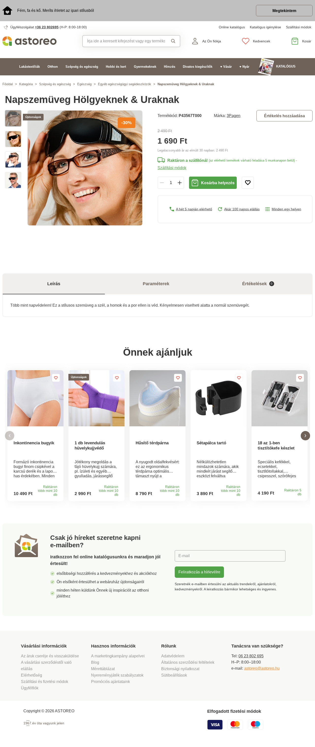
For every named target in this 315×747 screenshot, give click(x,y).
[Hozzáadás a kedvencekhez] (248, 183)
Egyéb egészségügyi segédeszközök (124, 84)
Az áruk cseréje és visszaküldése (50, 656)
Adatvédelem (172, 656)
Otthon (52, 66)
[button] (9, 436)
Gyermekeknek (145, 66)
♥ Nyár (244, 66)
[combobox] (124, 41)
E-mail (184, 556)
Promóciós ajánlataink (110, 682)
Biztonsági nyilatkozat (180, 669)
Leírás (53, 283)
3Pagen (233, 116)
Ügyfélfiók (29, 688)
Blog (95, 662)
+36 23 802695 (47, 27)
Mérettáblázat (103, 669)
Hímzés (169, 66)
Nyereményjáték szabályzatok (117, 675)
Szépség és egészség (81, 66)
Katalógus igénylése (265, 27)
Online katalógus (232, 27)
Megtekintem (284, 11)
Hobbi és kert (116, 66)
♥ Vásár (226, 66)
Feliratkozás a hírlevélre (199, 572)
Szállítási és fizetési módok (45, 682)
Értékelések (257, 283)
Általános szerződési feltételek (187, 662)
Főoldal (7, 84)
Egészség (84, 84)
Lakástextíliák (29, 66)
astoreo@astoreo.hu (262, 668)
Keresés (172, 41)
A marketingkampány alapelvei (118, 656)
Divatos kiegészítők (197, 66)
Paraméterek (156, 283)
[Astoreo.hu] (39, 41)
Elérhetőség (31, 675)
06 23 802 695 (251, 656)
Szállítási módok (298, 27)
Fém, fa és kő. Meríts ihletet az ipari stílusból (55, 10)
